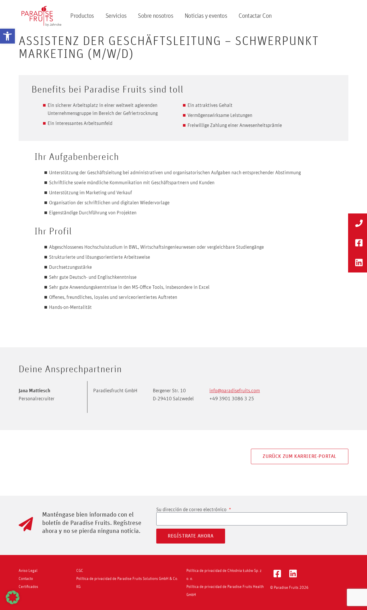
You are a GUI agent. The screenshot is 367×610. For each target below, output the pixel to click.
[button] (12, 597)
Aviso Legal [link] (28, 571)
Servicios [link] (116, 16)
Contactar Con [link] (255, 16)
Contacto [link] (26, 579)
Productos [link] (82, 16)
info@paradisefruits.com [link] (234, 390)
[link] (7, 36)
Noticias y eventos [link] (206, 16)
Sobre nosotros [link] (155, 16)
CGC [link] (79, 571)
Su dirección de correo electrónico (192, 509)
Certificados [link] (28, 587)
